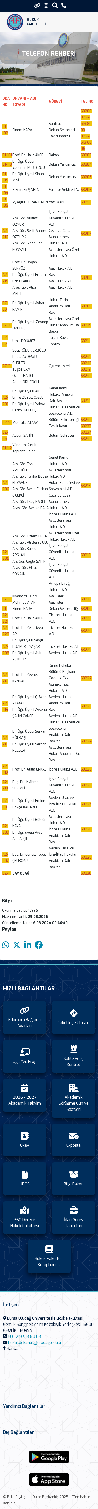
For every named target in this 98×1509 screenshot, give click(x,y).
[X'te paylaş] (17, 945)
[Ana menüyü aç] (82, 22)
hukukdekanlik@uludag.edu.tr (35, 1342)
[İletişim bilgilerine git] (63, 5)
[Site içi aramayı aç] (55, 5)
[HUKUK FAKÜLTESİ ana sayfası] (15, 22)
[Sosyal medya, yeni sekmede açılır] (46, 5)
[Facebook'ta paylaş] (39, 945)
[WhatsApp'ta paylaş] (5, 945)
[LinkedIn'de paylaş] (27, 945)
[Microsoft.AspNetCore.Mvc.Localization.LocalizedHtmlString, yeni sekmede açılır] (49, 1457)
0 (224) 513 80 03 (24, 1336)
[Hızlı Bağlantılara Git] (37, 5)
